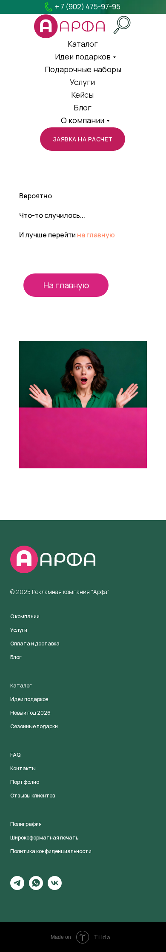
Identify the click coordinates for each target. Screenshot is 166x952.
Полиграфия (26, 824)
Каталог (21, 685)
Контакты (23, 768)
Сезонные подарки (34, 726)
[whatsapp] (36, 887)
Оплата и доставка (35, 643)
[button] (82, 139)
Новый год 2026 (30, 712)
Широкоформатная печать (44, 837)
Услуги (82, 82)
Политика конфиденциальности (51, 851)
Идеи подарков (83, 56)
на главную (96, 234)
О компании (82, 120)
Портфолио (24, 782)
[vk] (55, 887)
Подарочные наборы (83, 69)
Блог (83, 107)
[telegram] (17, 887)
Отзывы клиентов (32, 795)
